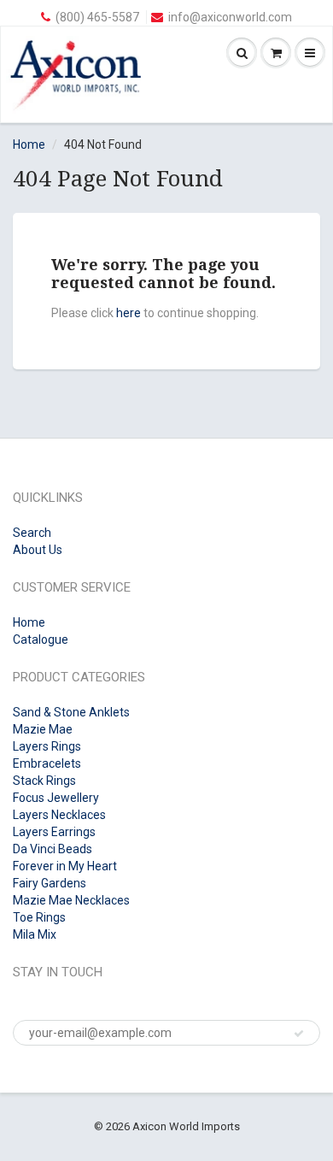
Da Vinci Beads (52, 849)
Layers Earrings (54, 832)
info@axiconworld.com (230, 17)
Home (29, 144)
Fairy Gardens (49, 883)
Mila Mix (34, 934)
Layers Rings (47, 746)
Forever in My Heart (65, 866)
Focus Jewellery (56, 797)
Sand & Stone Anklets (71, 712)
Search (32, 532)
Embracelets (47, 763)
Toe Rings (39, 917)
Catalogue (40, 639)
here (128, 313)
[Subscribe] (299, 1033)
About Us (37, 550)
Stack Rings (44, 780)
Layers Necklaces (59, 815)
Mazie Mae (43, 729)
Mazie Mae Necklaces (71, 900)
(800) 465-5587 (97, 17)
